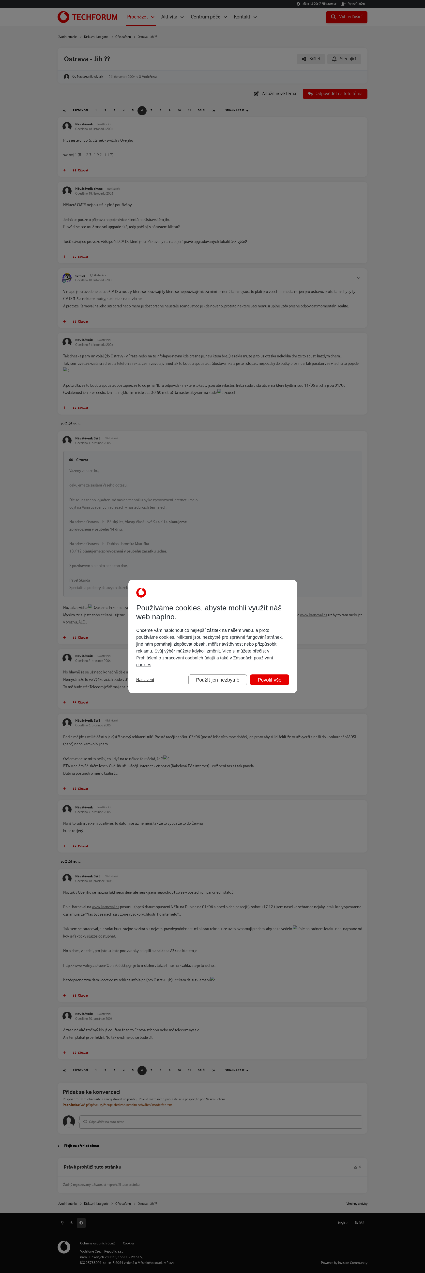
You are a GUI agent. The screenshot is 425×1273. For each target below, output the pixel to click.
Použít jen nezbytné (217, 680)
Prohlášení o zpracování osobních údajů (175, 657)
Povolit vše (269, 680)
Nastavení (145, 680)
